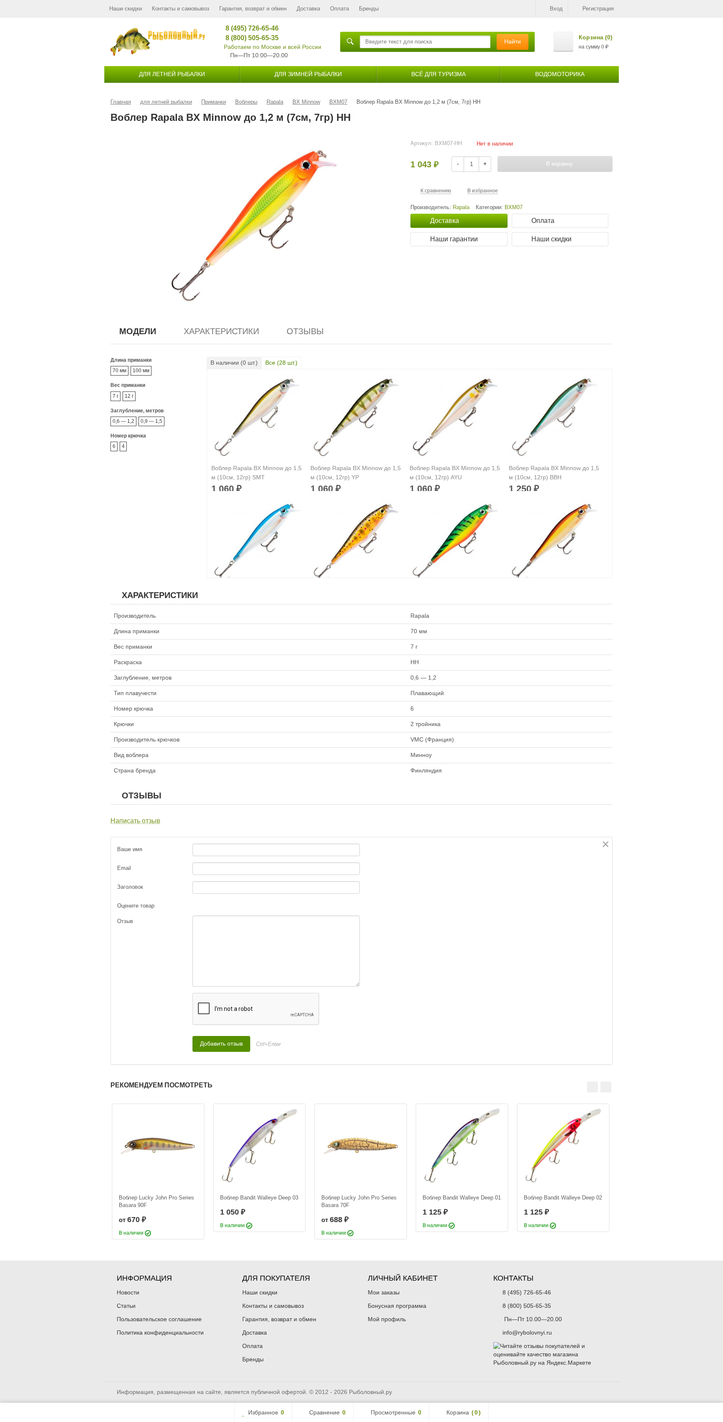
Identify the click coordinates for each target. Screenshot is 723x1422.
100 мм (141, 370)
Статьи (126, 1305)
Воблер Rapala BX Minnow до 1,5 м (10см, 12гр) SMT (256, 473)
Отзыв (125, 921)
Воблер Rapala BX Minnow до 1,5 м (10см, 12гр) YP (355, 473)
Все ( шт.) (281, 362)
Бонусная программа (397, 1305)
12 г (129, 396)
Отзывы (305, 331)
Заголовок (130, 887)
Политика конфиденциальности (160, 1332)
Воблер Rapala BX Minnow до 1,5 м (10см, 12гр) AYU (455, 473)
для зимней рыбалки (308, 74)
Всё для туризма (438, 74)
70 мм (119, 370)
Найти (512, 41)
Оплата (339, 8)
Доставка (308, 8)
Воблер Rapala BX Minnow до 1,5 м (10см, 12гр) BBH (554, 473)
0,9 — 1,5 (151, 421)
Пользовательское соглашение (159, 1319)
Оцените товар (135, 906)
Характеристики (221, 331)
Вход (556, 8)
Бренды (369, 8)
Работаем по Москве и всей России (272, 46)
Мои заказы (384, 1292)
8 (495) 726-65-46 (249, 28)
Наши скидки (125, 8)
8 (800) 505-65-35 (249, 37)
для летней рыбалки (172, 74)
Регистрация (598, 8)
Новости (128, 1292)
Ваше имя (129, 849)
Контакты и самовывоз (180, 8)
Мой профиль (387, 1319)
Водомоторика (560, 74)
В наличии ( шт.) (234, 362)
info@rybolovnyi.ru (527, 1332)
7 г (115, 396)
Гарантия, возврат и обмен (253, 8)
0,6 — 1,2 (123, 421)
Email (124, 868)
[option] (158, 1171)
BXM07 (514, 207)
